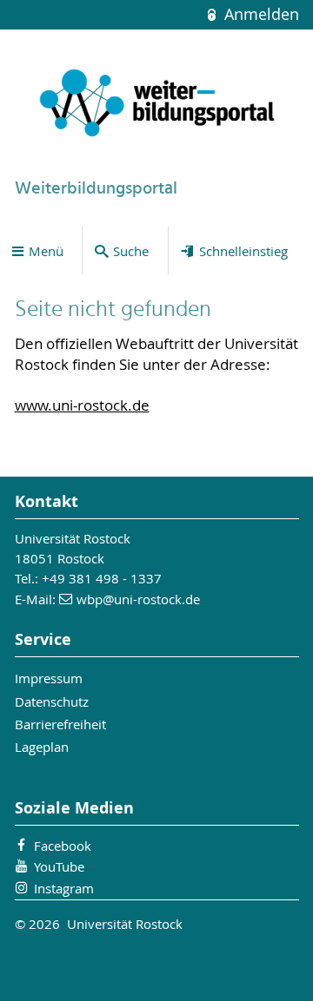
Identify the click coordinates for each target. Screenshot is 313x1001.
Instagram (64, 888)
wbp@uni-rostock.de (138, 599)
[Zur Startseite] (157, 103)
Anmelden (259, 14)
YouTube (59, 866)
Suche (131, 251)
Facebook (62, 845)
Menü (46, 251)
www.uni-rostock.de (82, 405)
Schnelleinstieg (243, 251)
